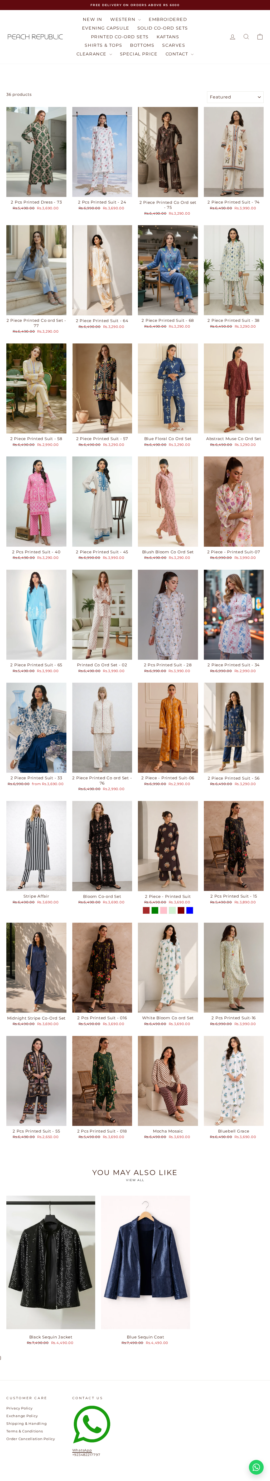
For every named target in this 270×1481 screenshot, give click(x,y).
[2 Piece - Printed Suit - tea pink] (163, 910)
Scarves (173, 45)
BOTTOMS (142, 45)
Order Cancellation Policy (30, 1439)
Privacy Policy (19, 1408)
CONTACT (178, 53)
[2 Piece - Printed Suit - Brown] (146, 910)
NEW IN (92, 19)
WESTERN (123, 19)
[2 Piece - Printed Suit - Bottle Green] (155, 910)
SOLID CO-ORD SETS (162, 28)
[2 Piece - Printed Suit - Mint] (172, 910)
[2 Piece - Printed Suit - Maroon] (181, 910)
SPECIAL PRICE (139, 53)
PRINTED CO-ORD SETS (120, 36)
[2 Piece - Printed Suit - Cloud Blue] (189, 910)
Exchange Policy (22, 1416)
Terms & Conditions (24, 1431)
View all (135, 1180)
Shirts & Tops (103, 45)
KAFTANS (168, 36)
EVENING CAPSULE (105, 28)
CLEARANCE (92, 53)
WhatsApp (82, 1450)
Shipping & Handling (26, 1424)
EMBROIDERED (168, 19)
